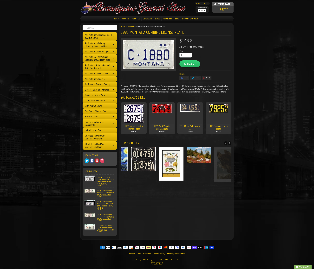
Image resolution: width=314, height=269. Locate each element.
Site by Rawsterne (157, 262)
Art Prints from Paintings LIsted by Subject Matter (96, 45)
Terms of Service (144, 253)
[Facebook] (92, 160)
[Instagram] (102, 160)
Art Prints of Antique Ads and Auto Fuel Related (97, 67)
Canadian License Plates (95, 95)
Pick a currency (202, 8)
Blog (177, 18)
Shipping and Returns (191, 18)
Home (116, 18)
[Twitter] (87, 160)
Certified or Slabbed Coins (96, 111)
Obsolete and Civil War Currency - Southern (95, 145)
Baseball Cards (91, 116)
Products (125, 18)
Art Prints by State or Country (97, 84)
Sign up (206, 3)
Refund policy (159, 253)
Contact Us (147, 18)
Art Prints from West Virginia (97, 73)
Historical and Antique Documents (94, 123)
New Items (167, 18)
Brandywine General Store (155, 260)
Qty (181, 51)
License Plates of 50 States (97, 89)
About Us (136, 18)
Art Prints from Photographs (97, 51)
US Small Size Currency (95, 100)
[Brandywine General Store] (135, 11)
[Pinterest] (97, 160)
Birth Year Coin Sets (93, 105)
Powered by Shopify (157, 264)
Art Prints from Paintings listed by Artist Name (98, 36)
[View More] (134, 170)
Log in (198, 3)
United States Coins (93, 130)
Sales (157, 18)
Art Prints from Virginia (95, 78)
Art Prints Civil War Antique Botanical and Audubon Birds (97, 58)
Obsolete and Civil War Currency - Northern (95, 137)
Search (132, 253)
